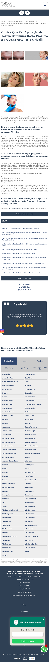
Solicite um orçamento (24, 214)
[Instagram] (2, 331)
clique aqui (24, 208)
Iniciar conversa (27, 641)
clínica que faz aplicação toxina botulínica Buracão (18, 254)
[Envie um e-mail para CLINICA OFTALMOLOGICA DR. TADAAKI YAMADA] (27, 12)
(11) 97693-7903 (25, 290)
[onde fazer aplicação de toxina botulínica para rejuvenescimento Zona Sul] (12, 55)
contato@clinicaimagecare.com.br (25, 595)
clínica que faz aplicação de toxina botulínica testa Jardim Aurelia (23, 263)
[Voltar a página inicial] (8, 4)
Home (24, 605)
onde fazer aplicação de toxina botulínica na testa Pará (19, 250)
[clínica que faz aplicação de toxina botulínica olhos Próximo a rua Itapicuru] (36, 55)
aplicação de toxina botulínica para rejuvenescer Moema (20, 229)
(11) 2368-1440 (14, 208)
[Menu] (45, 4)
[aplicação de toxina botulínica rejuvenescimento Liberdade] (12, 79)
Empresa (24, 611)
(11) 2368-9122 (25, 287)
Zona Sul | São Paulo (27, 630)
